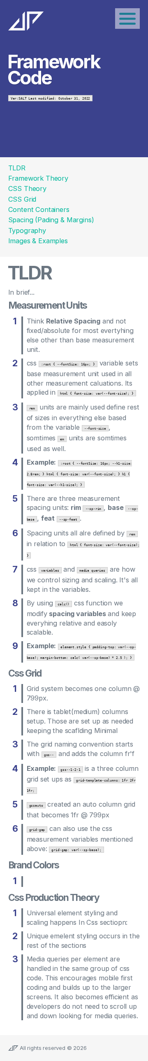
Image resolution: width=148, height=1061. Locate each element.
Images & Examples (38, 241)
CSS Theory (27, 188)
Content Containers (38, 209)
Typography (27, 230)
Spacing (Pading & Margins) (51, 220)
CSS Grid (22, 199)
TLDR (16, 168)
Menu (127, 18)
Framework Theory (38, 178)
